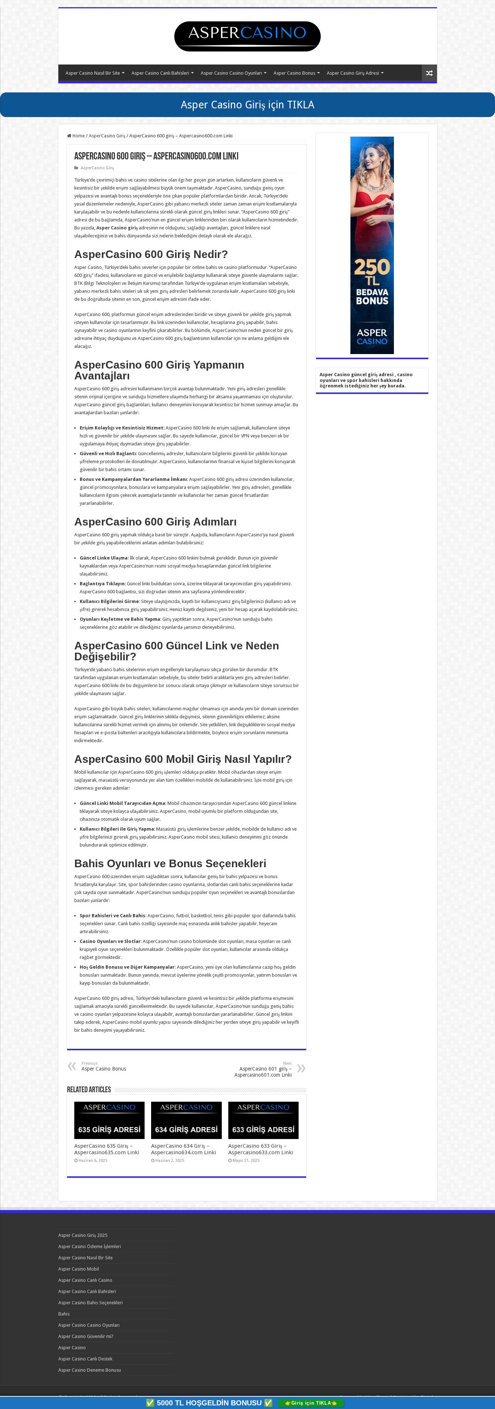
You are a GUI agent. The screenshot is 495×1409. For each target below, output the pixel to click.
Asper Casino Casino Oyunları (231, 73)
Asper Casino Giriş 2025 (82, 1235)
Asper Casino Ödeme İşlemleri (89, 1246)
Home (78, 135)
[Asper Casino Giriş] (247, 35)
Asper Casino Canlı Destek (85, 1359)
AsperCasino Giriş (107, 135)
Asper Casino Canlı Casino (85, 1280)
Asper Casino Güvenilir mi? (85, 1336)
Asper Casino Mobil (78, 1269)
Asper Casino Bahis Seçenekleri (90, 1302)
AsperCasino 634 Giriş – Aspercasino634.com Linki (183, 1149)
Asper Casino (72, 1347)
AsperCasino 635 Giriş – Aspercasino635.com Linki (106, 1149)
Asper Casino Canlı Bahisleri (160, 73)
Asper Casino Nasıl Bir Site (93, 73)
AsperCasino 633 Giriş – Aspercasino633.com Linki (260, 1149)
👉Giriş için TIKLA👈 (311, 1403)
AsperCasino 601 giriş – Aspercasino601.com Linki (263, 1069)
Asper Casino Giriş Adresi (353, 73)
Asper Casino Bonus (294, 73)
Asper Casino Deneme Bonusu (89, 1370)
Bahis (64, 1314)
